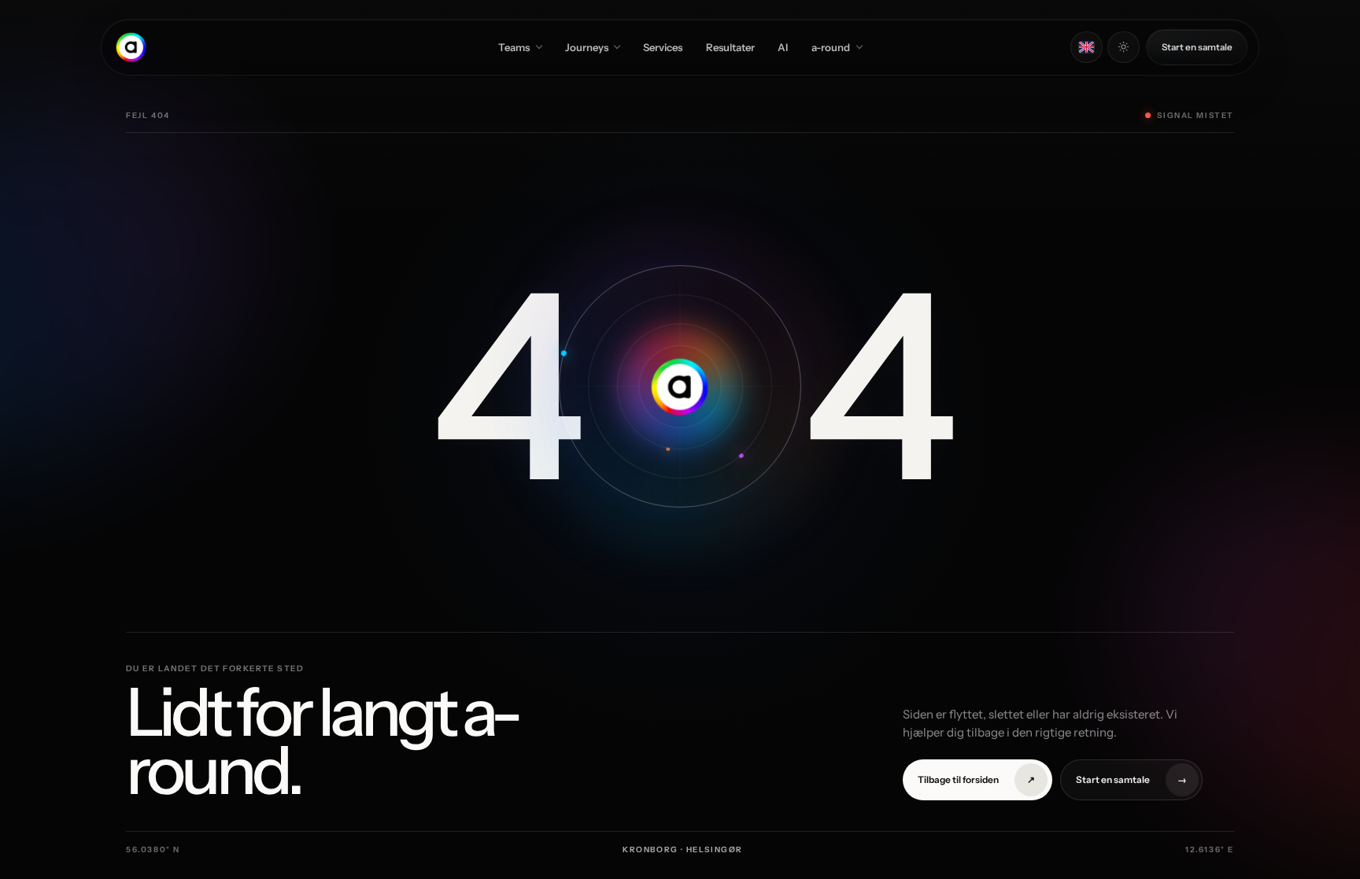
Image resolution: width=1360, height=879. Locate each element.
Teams (514, 47)
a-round (830, 47)
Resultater (730, 47)
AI (783, 47)
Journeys (586, 47)
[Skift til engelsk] (1086, 47)
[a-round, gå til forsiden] (131, 46)
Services (662, 47)
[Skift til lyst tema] (1123, 47)
